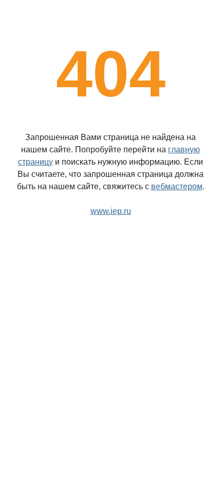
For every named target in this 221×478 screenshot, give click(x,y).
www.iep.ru (110, 211)
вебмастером (176, 186)
